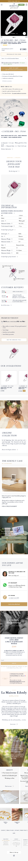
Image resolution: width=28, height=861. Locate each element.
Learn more (12, 724)
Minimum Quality (6, 223)
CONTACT (3, 830)
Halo (2, 245)
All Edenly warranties (7, 81)
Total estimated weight (7, 226)
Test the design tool (13, 171)
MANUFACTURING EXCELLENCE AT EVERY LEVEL (12, 212)
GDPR (14, 833)
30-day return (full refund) (8, 74)
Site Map (17, 830)
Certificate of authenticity (7, 78)
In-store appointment (15, 541)
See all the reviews (5, 305)
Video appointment (15, 537)
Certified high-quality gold (7, 230)
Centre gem (4, 234)
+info (20, 668)
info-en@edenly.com (16, 842)
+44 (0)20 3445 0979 (14, 598)
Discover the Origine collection (9, 450)
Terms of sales (10, 830)
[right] (24, 33)
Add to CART (15, 68)
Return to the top (14, 852)
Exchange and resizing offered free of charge (12, 76)
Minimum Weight (6, 239)
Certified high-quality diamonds (8, 257)
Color (2, 221)
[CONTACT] (16, 846)
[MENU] (2, 4)
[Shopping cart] (26, 5)
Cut (2, 236)
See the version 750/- (14, 339)
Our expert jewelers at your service (19, 93)
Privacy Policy (23, 830)
